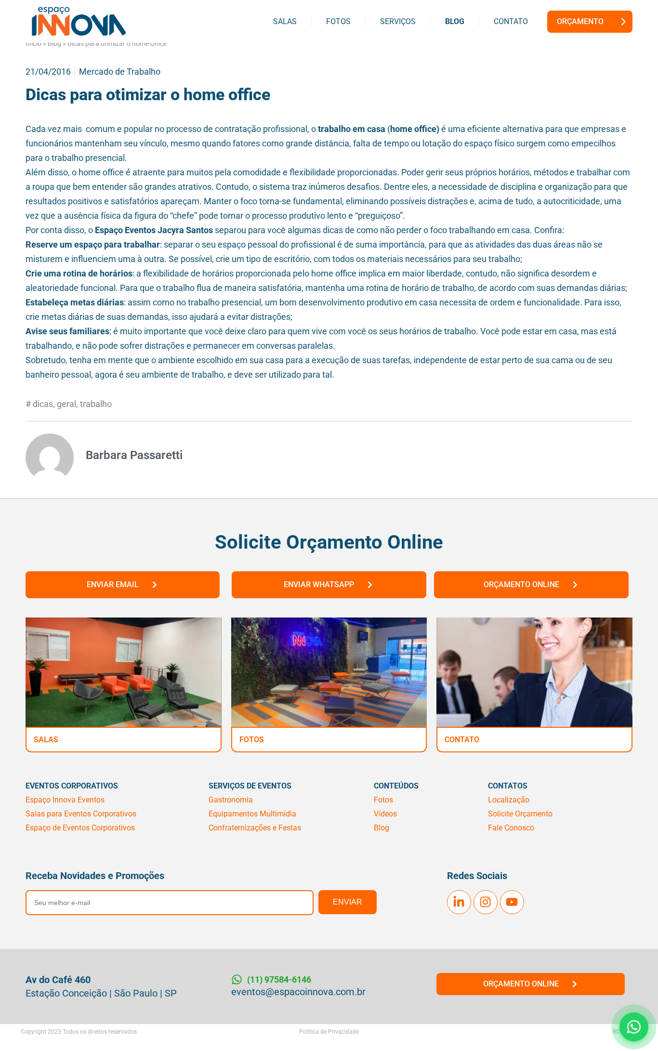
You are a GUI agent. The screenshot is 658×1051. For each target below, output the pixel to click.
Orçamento (580, 21)
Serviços (398, 21)
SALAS (46, 739)
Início (33, 43)
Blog (454, 21)
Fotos (338, 21)
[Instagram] (486, 902)
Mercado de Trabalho (119, 71)
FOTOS (251, 739)
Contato (511, 21)
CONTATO (462, 739)
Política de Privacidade (329, 1031)
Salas (285, 21)
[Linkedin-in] (459, 902)
